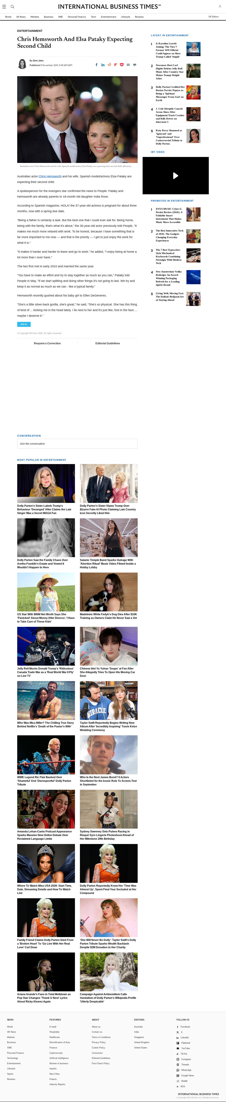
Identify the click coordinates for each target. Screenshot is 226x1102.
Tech (93, 16)
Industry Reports (57, 1084)
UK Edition (213, 16)
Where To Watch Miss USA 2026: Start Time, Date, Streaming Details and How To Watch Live (44, 889)
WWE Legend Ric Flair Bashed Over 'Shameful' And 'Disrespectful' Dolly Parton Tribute (44, 781)
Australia (138, 1027)
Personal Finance (77, 16)
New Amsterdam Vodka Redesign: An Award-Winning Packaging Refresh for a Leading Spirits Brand (169, 278)
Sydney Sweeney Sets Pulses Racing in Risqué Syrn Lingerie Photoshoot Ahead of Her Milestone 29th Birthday (107, 835)
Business (48, 16)
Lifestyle (125, 16)
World (8, 16)
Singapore (139, 1037)
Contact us (97, 1032)
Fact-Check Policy (101, 1063)
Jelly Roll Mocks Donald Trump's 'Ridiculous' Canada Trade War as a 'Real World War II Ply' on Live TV (45, 672)
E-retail (52, 1027)
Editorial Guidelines (107, 343)
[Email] (128, 65)
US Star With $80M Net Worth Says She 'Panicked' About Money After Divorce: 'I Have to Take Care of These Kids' (46, 618)
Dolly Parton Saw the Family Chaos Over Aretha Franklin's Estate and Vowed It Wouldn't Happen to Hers (42, 564)
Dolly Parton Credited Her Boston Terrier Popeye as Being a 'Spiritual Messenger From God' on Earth (170, 94)
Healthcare (54, 1037)
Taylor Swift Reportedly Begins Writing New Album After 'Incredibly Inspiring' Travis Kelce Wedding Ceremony (108, 726)
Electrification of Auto (59, 1042)
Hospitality (54, 1032)
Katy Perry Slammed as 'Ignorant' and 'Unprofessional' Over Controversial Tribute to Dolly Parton (169, 137)
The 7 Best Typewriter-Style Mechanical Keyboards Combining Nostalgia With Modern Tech (168, 256)
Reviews (139, 16)
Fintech (53, 1079)
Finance (53, 1047)
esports (53, 1068)
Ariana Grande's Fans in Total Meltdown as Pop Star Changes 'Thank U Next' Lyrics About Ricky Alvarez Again (44, 998)
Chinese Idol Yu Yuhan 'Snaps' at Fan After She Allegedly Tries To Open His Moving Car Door (107, 672)
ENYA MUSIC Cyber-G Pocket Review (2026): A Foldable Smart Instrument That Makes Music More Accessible (169, 215)
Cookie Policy (98, 1047)
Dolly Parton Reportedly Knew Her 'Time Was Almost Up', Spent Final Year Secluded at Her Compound (108, 889)
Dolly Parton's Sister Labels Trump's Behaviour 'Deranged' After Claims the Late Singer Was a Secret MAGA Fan (44, 509)
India (136, 1032)
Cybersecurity (56, 1053)
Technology (12, 1058)
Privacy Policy (99, 1042)
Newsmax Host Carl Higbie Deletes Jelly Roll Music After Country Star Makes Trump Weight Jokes (170, 72)
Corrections (97, 1053)
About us (96, 1027)
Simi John (38, 60)
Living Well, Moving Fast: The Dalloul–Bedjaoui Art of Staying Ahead (170, 296)
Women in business (58, 1063)
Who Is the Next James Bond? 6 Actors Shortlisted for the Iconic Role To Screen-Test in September (108, 781)
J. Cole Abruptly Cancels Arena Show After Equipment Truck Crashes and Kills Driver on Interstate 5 (170, 115)
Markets (35, 16)
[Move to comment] (135, 65)
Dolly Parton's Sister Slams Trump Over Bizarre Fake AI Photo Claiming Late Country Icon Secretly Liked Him (108, 509)
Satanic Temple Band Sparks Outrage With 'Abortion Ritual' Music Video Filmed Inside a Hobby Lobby (108, 564)
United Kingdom (141, 1042)
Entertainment (108, 16)
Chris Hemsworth (50, 176)
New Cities (54, 1074)
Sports (10, 1074)
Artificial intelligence (59, 1058)
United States (140, 1047)
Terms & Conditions (101, 1037)
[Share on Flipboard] (116, 65)
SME (60, 16)
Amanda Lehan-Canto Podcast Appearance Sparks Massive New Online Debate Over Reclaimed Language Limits (44, 835)
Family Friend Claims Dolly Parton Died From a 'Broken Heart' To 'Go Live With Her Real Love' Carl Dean (45, 944)
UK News (21, 16)
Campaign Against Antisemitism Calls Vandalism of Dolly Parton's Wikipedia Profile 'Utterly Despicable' (108, 998)
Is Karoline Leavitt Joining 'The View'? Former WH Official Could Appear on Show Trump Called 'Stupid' (168, 50)
